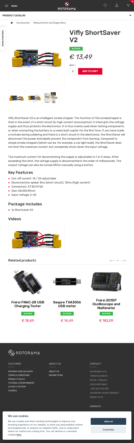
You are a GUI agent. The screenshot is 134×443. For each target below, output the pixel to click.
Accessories (23, 22)
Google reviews (3, 38)
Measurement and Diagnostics (50, 22)
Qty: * (72, 65)
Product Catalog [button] (13, 15)
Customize (108, 429)
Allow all (108, 421)
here (19, 434)
